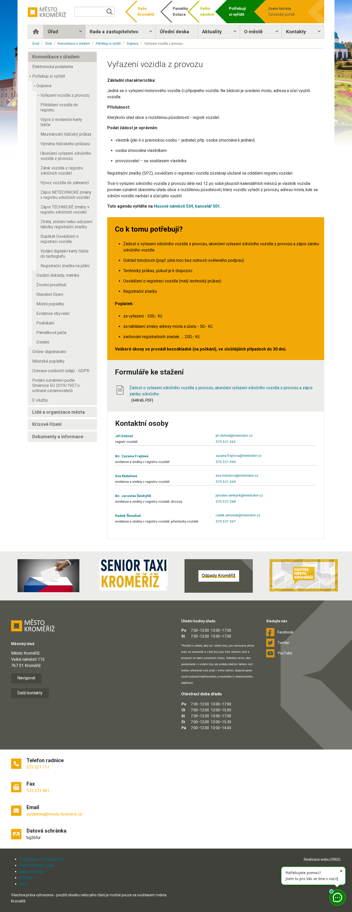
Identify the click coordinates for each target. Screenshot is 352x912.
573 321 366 (226, 462)
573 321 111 (38, 767)
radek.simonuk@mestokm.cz (238, 515)
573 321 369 (226, 481)
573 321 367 (226, 521)
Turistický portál (281, 11)
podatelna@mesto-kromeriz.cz (54, 814)
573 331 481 (38, 790)
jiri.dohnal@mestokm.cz (234, 435)
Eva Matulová (126, 476)
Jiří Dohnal (124, 436)
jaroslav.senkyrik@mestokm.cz (239, 495)
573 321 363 (226, 441)
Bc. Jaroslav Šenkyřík (133, 496)
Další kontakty (30, 692)
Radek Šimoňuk (128, 516)
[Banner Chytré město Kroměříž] (303, 575)
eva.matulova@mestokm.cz (237, 475)
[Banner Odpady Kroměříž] (218, 576)
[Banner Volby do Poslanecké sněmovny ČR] (48, 575)
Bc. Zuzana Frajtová (131, 456)
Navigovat (26, 677)
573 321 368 (226, 501)
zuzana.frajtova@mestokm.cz (239, 455)
